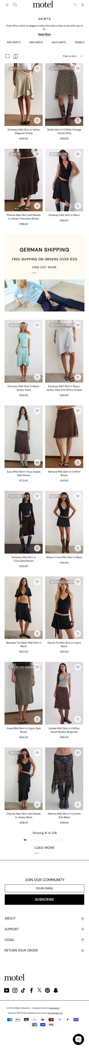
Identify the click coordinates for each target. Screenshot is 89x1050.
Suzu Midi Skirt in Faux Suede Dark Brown (24, 473)
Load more (45, 848)
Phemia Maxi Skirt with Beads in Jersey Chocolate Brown (24, 216)
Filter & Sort (69, 56)
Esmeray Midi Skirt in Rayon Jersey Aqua (24, 388)
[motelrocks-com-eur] (43, 5)
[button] (37, 68)
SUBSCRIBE (44, 899)
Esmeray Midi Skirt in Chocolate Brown (24, 559)
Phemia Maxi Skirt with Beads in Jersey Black (24, 815)
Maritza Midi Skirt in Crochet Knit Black (64, 815)
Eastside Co (54, 1008)
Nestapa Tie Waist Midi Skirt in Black (23, 644)
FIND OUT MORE (44, 267)
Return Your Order (21, 950)
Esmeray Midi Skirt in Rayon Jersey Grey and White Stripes (64, 388)
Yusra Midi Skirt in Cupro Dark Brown (24, 730)
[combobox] (15, 4)
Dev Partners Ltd (55, 1013)
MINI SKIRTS (36, 42)
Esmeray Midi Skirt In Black (64, 215)
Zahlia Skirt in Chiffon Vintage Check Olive (64, 131)
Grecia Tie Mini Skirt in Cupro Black (64, 644)
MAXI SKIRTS (59, 42)
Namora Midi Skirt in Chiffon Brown (64, 473)
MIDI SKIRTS (13, 42)
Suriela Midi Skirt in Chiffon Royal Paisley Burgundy (64, 730)
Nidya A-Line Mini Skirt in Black (64, 557)
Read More (44, 34)
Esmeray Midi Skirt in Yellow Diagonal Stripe (24, 131)
